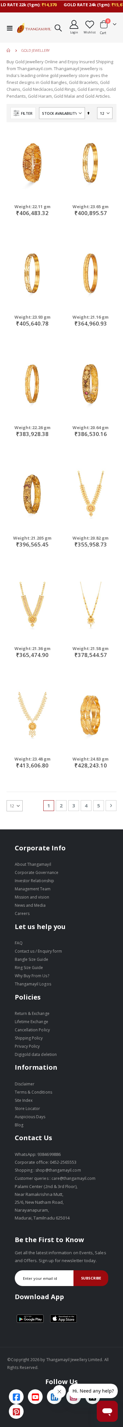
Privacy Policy (27, 1046)
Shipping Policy (29, 1038)
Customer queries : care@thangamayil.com (55, 1178)
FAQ (19, 943)
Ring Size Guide (29, 967)
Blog (19, 1125)
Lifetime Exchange (31, 1021)
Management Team (33, 889)
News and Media (30, 905)
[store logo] (34, 28)
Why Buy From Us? (32, 976)
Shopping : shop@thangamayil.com (48, 1170)
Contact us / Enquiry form (38, 951)
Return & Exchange (32, 1013)
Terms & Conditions (33, 1092)
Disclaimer (25, 1084)
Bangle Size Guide (31, 959)
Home (9, 50)
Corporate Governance (36, 872)
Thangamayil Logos (33, 984)
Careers (22, 913)
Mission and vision (32, 897)
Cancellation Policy (32, 1030)
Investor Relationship (34, 880)
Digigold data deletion (36, 1054)
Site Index (24, 1100)
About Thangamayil (33, 864)
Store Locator (27, 1108)
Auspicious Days (30, 1117)
